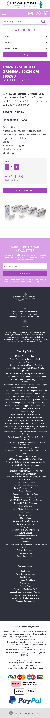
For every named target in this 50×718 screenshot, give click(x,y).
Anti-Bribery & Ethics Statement (25, 598)
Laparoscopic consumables (25, 497)
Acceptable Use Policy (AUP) (25, 589)
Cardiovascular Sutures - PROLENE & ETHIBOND (25, 423)
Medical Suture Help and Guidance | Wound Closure (25, 399)
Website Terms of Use (25, 574)
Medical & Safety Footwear (25, 503)
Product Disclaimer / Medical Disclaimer (25, 592)
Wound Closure (25, 533)
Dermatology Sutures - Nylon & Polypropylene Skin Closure (25, 432)
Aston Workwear (33, 665)
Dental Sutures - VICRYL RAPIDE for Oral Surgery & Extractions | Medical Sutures (25, 427)
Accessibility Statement (25, 601)
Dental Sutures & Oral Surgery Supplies (25, 365)
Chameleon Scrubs (35, 668)
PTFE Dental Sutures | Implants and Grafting (25, 396)
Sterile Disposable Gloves (25, 482)
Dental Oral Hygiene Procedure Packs (25, 359)
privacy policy (24, 279)
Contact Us (25, 571)
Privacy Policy (25, 583)
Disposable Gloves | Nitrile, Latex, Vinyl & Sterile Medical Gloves (26, 478)
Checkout (25, 542)
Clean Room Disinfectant (25, 474)
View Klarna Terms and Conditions (28, 341)
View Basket (26, 539)
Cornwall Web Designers (31, 713)
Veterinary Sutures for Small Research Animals (25, 462)
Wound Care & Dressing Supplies (25, 530)
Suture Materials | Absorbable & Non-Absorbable (25, 376)
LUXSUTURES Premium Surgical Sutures (25, 500)
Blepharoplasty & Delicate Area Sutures (25, 417)
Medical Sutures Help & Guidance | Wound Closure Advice (25, 545)
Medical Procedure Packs (25, 356)
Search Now (43, 21)
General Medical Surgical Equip (25, 494)
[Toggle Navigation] (4, 13)
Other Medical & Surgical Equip (25, 509)
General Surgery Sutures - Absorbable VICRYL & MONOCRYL (25, 443)
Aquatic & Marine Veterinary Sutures (26, 414)
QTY (7, 161)
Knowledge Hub (25, 553)
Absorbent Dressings (25, 411)
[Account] (38, 13)
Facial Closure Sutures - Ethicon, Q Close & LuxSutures (25, 438)
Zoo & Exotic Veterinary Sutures (25, 465)
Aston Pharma (36, 662)
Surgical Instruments (25, 524)
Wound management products (25, 536)
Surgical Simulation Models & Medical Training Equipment (25, 369)
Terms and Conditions (25, 580)
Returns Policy (26, 586)
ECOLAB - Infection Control (25, 488)
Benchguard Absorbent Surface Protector (25, 471)
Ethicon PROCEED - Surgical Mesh (26, 408)
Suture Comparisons (25, 556)
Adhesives (25, 468)
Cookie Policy (25, 577)
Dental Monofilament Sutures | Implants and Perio (25, 390)
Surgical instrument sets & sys (25, 521)
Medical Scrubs (25, 506)
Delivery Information (25, 550)
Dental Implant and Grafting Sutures (26, 387)
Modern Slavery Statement (25, 595)
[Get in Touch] (30, 13)
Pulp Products (25, 512)
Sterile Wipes (25, 518)
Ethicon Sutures (25, 491)
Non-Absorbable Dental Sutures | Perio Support (26, 393)
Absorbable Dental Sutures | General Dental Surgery (25, 384)
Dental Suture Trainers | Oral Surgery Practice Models (26, 380)
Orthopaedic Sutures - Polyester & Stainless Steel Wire (25, 451)
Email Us (25, 326)
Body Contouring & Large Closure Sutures (25, 420)
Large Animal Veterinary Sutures (25, 447)
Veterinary (25, 527)
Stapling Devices (25, 515)
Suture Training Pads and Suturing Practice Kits (25, 402)
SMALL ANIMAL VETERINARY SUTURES (25, 459)
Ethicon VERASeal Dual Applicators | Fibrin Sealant (26, 405)
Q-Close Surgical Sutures (25, 456)
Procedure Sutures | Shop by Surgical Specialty (25, 373)
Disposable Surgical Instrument (25, 485)
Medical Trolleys (25, 362)
